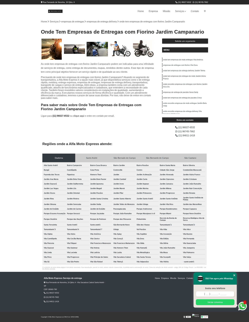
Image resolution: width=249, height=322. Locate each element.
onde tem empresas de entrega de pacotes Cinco (182, 98)
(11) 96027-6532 (184, 2)
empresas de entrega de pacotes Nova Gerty (180, 92)
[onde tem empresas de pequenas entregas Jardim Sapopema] (74, 49)
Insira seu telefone (215, 288)
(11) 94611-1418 (186, 135)
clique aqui (78, 116)
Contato (195, 11)
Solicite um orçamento (185, 41)
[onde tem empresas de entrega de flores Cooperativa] (97, 49)
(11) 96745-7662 (201, 2)
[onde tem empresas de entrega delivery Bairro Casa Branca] (51, 49)
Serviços (179, 11)
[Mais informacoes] (205, 11)
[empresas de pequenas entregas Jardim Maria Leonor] (120, 49)
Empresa (153, 11)
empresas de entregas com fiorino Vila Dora (180, 65)
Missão (166, 11)
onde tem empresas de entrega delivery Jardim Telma (184, 71)
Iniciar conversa (215, 302)
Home (141, 11)
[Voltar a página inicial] (55, 11)
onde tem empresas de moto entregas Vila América (183, 60)
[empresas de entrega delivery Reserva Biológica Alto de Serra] (143, 49)
